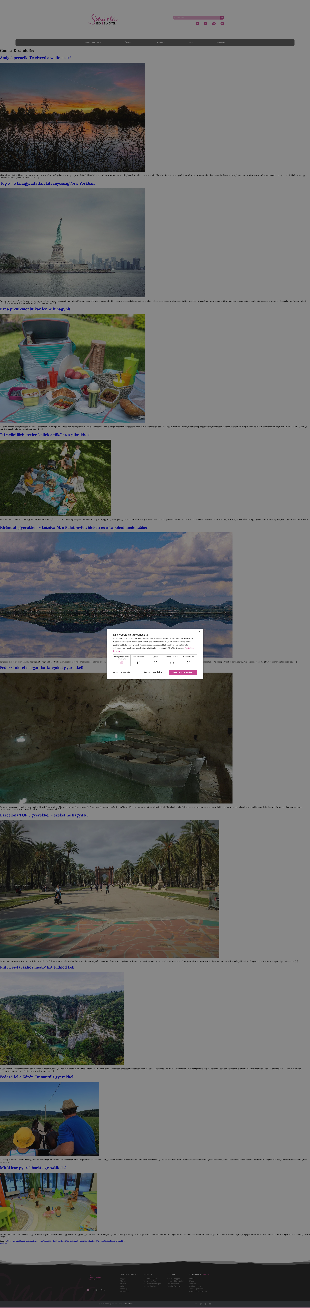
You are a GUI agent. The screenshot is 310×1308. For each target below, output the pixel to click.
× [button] (199, 631)
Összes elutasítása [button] (152, 672)
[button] (121, 672)
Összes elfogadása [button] (182, 672)
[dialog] (155, 654)
